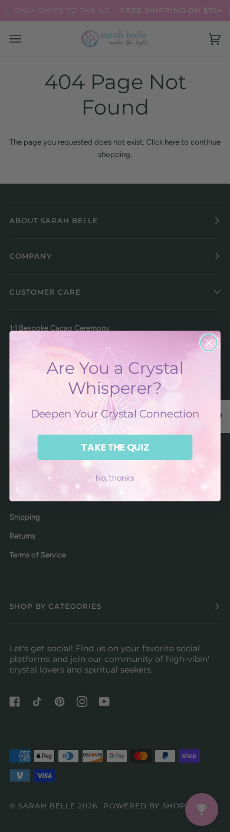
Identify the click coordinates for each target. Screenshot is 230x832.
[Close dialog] (209, 342)
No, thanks (115, 477)
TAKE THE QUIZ (115, 447)
